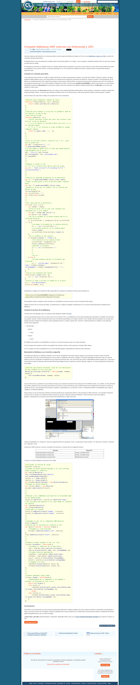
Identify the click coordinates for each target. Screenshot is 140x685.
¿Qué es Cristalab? (88, 13)
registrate (86, 1)
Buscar (90, 16)
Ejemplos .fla (61, 683)
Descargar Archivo (31, 622)
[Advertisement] (70, 32)
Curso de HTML (101, 683)
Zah (33, 49)
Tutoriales (52, 5)
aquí (70, 313)
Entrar (78, 1)
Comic (79, 5)
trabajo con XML (100, 56)
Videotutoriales (69, 5)
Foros (40, 5)
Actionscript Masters (36, 51)
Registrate (105, 676)
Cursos (59, 5)
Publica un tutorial (76, 13)
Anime (109, 13)
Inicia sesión (105, 665)
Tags (97, 13)
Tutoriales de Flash (50, 683)
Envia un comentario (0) (107, 625)
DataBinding (92, 56)
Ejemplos (103, 13)
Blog (45, 5)
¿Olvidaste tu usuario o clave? (49, 1)
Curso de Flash (91, 683)
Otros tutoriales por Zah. (49, 51)
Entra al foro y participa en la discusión (58, 664)
